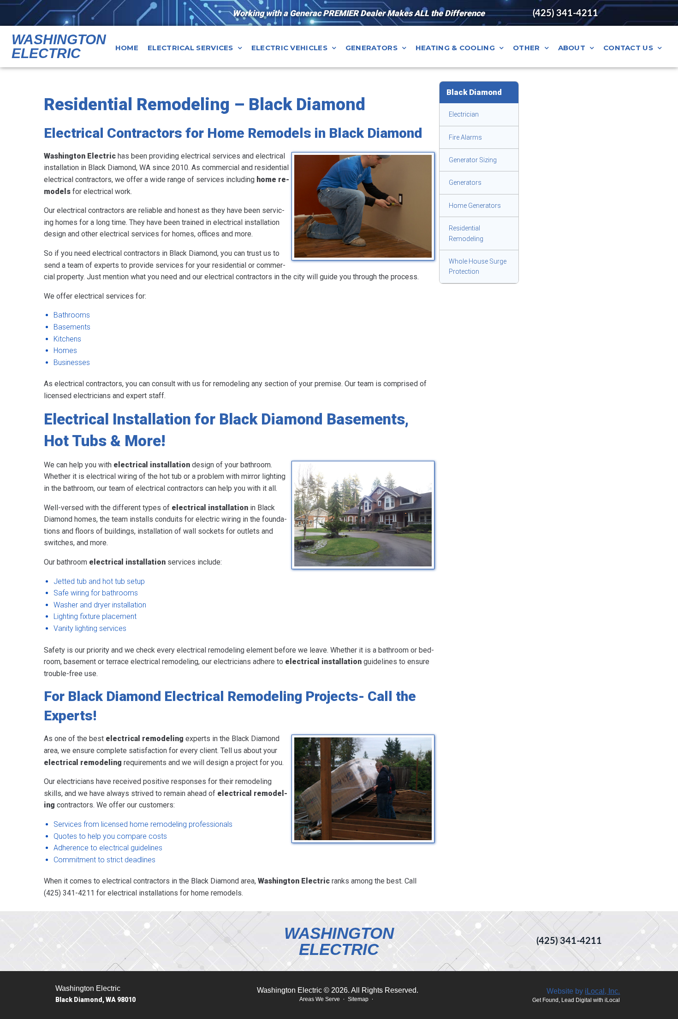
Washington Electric (59, 46)
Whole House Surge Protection (477, 266)
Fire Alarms (465, 137)
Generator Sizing (473, 160)
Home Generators (475, 205)
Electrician (464, 114)
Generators (465, 182)
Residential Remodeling (466, 233)
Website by (583, 991)
